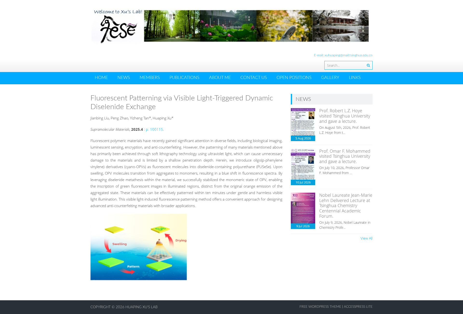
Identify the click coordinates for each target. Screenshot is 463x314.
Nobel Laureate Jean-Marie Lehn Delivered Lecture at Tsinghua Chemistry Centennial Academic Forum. (345, 205)
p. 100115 (154, 129)
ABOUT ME (220, 78)
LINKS (355, 78)
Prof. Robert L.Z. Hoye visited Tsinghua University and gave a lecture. (344, 116)
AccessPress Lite (358, 306)
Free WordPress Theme (320, 306)
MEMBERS (150, 78)
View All (367, 238)
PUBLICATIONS (184, 78)
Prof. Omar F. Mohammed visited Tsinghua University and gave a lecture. (344, 156)
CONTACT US (253, 78)
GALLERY (330, 78)
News (123, 78)
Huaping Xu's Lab (141, 307)
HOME (101, 78)
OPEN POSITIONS (294, 78)
